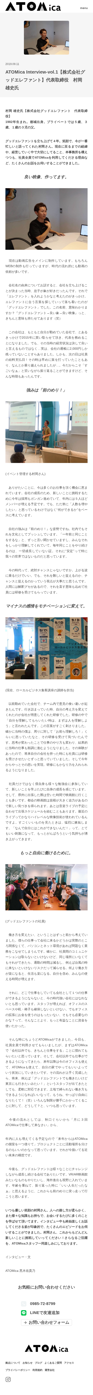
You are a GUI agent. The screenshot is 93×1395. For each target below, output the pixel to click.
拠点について (12, 1362)
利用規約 (37, 1370)
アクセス (69, 1362)
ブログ (38, 1362)
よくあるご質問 (53, 1362)
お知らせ (28, 1362)
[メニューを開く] (83, 6)
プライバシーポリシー (17, 1370)
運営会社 (50, 1370)
